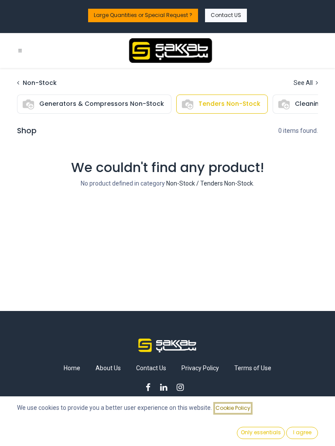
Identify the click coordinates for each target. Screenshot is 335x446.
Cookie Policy (232, 408)
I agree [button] (302, 432)
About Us (108, 368)
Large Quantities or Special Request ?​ (143, 15)
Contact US (226, 15)
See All (304, 82)
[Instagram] (183, 387)
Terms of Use (252, 368)
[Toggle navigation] (20, 51)
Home (72, 368)
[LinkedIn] (166, 387)
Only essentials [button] (261, 432)
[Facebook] (151, 387)
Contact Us (151, 368)
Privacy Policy (200, 368)
